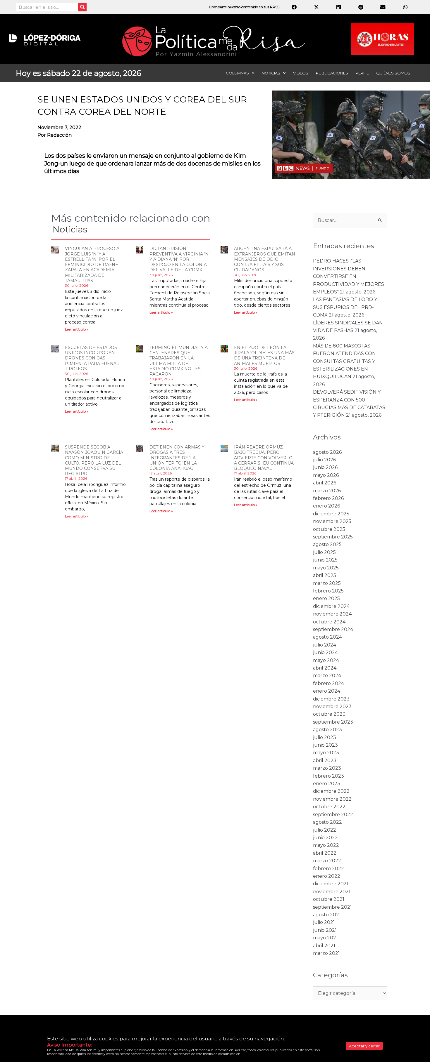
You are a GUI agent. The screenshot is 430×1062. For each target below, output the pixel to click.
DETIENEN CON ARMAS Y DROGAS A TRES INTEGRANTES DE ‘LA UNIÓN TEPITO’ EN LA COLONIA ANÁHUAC (176, 457)
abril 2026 (324, 483)
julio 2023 (324, 737)
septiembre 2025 (333, 537)
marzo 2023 (327, 768)
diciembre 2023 (331, 699)
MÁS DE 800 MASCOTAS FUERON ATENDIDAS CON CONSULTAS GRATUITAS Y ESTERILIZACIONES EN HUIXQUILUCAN (344, 361)
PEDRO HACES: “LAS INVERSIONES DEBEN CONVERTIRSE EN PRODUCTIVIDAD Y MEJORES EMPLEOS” (348, 276)
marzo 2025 (327, 583)
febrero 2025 (328, 591)
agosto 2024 (327, 637)
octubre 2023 (329, 714)
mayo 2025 (326, 568)
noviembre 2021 (331, 891)
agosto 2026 (327, 452)
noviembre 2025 (332, 521)
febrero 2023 (328, 776)
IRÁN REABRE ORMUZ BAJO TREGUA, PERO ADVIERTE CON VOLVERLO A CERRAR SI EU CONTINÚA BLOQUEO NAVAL (264, 457)
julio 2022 (324, 830)
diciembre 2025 (331, 514)
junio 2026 (325, 467)
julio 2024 (324, 645)
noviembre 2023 (332, 706)
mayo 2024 (326, 660)
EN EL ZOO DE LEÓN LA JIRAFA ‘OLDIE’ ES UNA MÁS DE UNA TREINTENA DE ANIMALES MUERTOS (264, 355)
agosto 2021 (327, 914)
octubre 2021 (328, 899)
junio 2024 (325, 652)
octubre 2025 (329, 529)
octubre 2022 (329, 806)
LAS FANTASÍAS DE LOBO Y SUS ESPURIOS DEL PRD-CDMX (345, 307)
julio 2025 (324, 552)
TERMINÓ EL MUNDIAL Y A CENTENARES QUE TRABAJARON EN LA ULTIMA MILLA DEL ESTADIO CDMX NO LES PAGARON (178, 361)
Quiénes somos (393, 73)
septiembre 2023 (333, 722)
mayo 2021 (325, 938)
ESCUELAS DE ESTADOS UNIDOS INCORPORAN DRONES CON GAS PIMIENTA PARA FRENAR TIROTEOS (92, 358)
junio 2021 (325, 930)
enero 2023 (326, 783)
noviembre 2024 (332, 614)
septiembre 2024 (333, 629)
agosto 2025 (327, 544)
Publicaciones (332, 73)
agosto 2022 (327, 822)
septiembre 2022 (333, 814)
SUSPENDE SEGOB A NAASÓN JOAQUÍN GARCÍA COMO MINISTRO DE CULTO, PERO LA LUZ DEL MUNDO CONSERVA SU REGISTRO (94, 460)
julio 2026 (324, 460)
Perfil (362, 73)
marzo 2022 (327, 860)
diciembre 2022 (331, 791)
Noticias (271, 73)
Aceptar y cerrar (364, 1046)
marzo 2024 (327, 675)
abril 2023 (324, 760)
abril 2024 (324, 668)
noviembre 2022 (332, 799)
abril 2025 (324, 575)
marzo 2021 (326, 953)
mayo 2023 (326, 752)
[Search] (82, 7)
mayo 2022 (326, 845)
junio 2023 (325, 745)
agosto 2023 (327, 729)
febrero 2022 (328, 868)
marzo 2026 (327, 490)
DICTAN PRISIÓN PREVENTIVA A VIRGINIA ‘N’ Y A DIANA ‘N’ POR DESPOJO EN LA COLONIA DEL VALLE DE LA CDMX (179, 259)
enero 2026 (326, 506)
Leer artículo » (76, 329)
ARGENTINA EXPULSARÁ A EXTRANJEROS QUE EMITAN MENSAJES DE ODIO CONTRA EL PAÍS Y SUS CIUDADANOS (264, 259)
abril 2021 (324, 945)
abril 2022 (324, 853)
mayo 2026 (326, 475)
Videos (300, 73)
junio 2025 (325, 560)
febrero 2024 (328, 683)
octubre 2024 (329, 622)
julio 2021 (324, 922)
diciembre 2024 (331, 606)
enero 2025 (326, 598)
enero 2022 (326, 876)
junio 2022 (325, 837)
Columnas (237, 73)
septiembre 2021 (332, 907)
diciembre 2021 (330, 884)
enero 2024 (326, 691)
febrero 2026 (328, 498)
